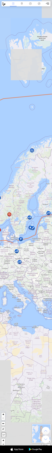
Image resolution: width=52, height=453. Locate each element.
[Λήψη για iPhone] (17, 449)
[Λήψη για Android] (35, 449)
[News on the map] (5, 3)
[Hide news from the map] (3, 429)
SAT (3, 435)
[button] (19, 262)
